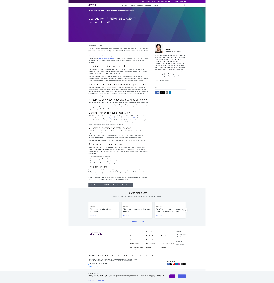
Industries (140, 5)
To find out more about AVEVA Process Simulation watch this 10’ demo (111, 185)
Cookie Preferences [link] (93, 266)
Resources (148, 5)
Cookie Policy (101, 280)
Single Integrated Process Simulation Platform (110, 255)
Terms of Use (164, 235)
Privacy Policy (91, 280)
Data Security (150, 235)
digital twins (112, 118)
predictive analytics (130, 118)
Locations (163, 239)
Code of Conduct (150, 243)
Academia (148, 1)
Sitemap (163, 247)
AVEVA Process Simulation (106, 58)
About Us (156, 5)
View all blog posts (137, 222)
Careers (132, 239)
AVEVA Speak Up (134, 243)
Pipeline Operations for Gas (131, 255)
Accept (172, 276)
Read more (93, 215)
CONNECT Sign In (179, 1)
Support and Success (162, 1)
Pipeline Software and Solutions (148, 255)
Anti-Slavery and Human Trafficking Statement (136, 248)
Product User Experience (167, 243)
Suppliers (148, 247)
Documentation (150, 232)
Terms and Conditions (93, 265)
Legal (162, 232)
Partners (142, 1)
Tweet (163, 92)
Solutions (124, 5)
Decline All (182, 276)
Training (153, 1)
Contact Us (170, 1)
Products (132, 5)
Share (157, 92)
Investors (132, 232)
